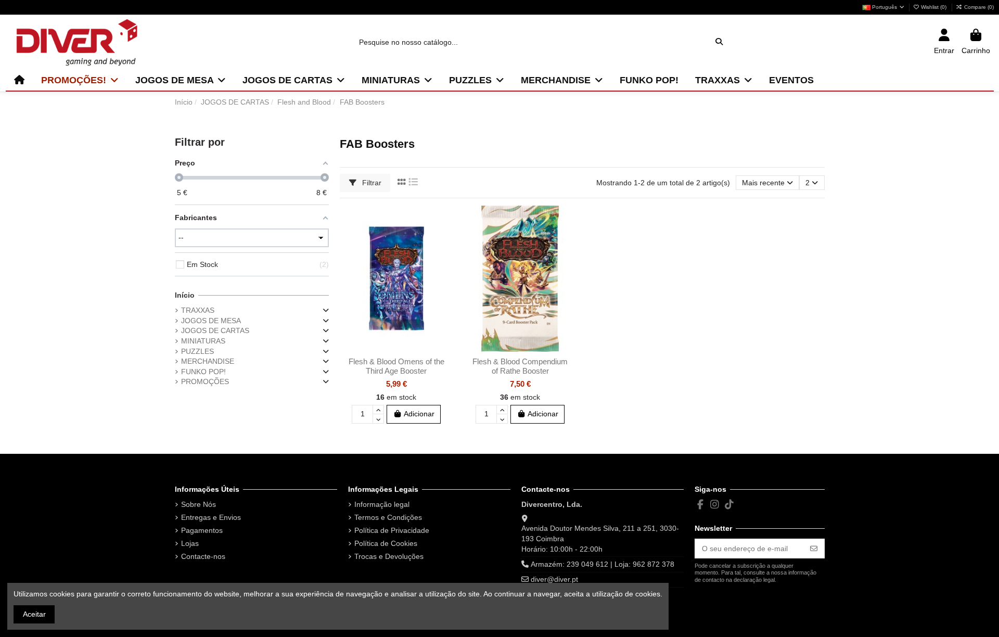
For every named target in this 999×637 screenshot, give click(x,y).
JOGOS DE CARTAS (215, 330)
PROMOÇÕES (205, 381)
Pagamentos (202, 530)
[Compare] (445, 239)
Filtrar (370, 183)
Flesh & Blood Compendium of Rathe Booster (520, 366)
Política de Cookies (385, 543)
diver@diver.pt (554, 579)
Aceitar (34, 614)
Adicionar (419, 414)
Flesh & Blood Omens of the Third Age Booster (396, 366)
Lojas (190, 543)
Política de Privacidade (391, 530)
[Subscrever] (814, 548)
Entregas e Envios (211, 517)
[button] (80, 80)
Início (185, 295)
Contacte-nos (203, 556)
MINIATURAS (203, 341)
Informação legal (381, 504)
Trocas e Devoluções (389, 556)
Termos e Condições (388, 517)
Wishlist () (933, 7)
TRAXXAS (197, 310)
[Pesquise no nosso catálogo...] (719, 42)
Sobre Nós (198, 504)
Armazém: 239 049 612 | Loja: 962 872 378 (602, 564)
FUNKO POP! (203, 371)
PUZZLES (197, 351)
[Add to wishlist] (445, 221)
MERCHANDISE (207, 361)
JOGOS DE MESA (211, 320)
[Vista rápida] (445, 257)
